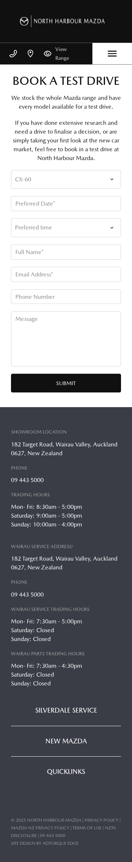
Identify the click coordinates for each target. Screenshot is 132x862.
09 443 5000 (27, 480)
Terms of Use (87, 827)
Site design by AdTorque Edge (44, 843)
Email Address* (34, 274)
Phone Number (35, 296)
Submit (66, 383)
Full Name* (29, 252)
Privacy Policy (101, 820)
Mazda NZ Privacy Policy (40, 827)
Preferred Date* (35, 203)
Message (26, 318)
